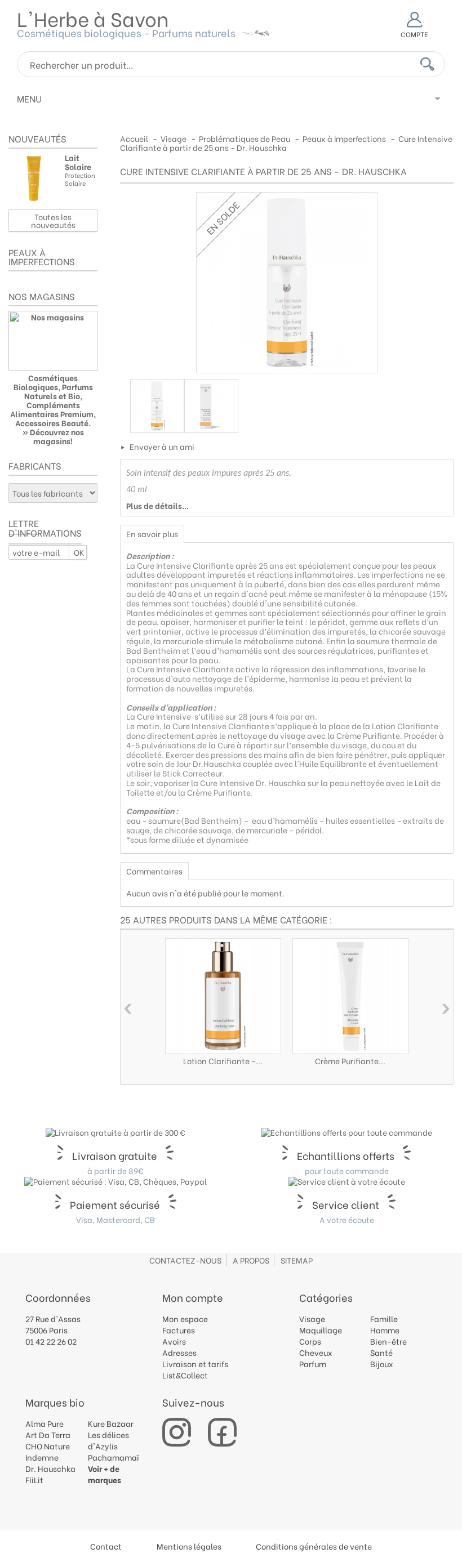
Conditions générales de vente (314, 1546)
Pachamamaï (113, 1457)
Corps (310, 1341)
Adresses (179, 1352)
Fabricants (34, 465)
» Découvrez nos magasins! (53, 436)
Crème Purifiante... (350, 1060)
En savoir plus (152, 533)
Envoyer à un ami (162, 446)
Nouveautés (37, 138)
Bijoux (381, 1363)
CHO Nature (47, 1446)
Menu (29, 98)
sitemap (297, 1260)
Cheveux (315, 1352)
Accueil (134, 138)
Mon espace (185, 1318)
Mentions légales (189, 1546)
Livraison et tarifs (195, 1363)
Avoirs (174, 1341)
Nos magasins (41, 295)
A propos (251, 1260)
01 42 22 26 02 (51, 1341)
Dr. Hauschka (50, 1468)
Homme (384, 1330)
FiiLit (34, 1479)
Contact (106, 1546)
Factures (178, 1330)
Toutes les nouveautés (53, 220)
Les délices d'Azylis (108, 1440)
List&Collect (185, 1375)
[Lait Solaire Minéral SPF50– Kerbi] (33, 178)
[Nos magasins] (52, 341)
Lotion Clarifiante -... (223, 1060)
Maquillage (320, 1330)
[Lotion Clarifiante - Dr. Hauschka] (223, 996)
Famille (384, 1318)
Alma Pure (44, 1423)
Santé (381, 1352)
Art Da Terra (47, 1434)
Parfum (312, 1363)
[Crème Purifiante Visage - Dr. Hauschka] (350, 996)
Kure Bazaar (111, 1423)
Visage (312, 1318)
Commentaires (154, 871)
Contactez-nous (185, 1260)
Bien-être (388, 1341)
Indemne (42, 1457)
